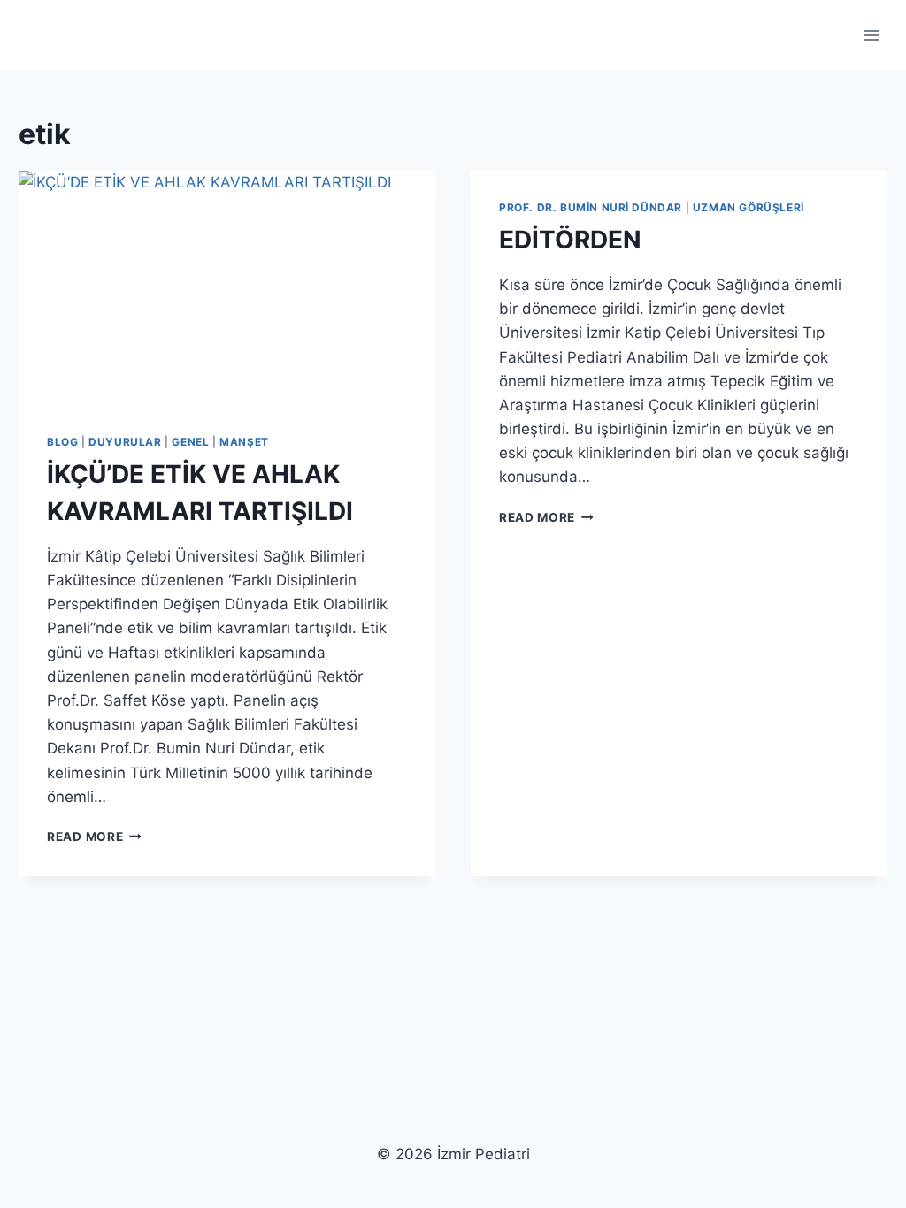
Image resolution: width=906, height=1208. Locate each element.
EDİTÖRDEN (570, 240)
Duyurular (124, 441)
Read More (94, 837)
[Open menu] (871, 35)
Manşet (244, 441)
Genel (190, 441)
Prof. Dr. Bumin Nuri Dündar (590, 207)
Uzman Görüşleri (748, 207)
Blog (62, 441)
